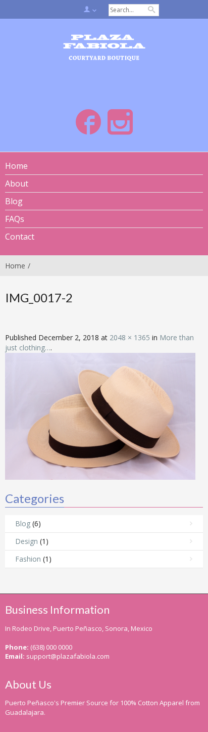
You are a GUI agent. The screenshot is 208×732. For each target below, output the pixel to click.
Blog (22, 523)
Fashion (28, 559)
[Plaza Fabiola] (104, 48)
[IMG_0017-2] (100, 415)
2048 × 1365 (130, 337)
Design (26, 541)
